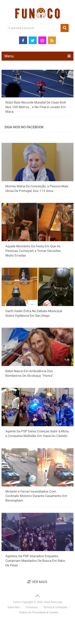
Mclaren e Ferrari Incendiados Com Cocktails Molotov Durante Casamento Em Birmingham (36, 496)
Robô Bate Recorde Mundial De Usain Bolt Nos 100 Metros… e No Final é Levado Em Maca (35, 107)
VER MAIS (39, 582)
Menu (9, 56)
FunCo (17, 602)
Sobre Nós (14, 607)
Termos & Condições (55, 607)
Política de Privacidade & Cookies (38, 612)
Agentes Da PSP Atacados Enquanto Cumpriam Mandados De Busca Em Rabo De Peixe (35, 560)
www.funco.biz (53, 602)
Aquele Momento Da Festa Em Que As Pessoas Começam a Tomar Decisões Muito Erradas (33, 250)
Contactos (31, 607)
